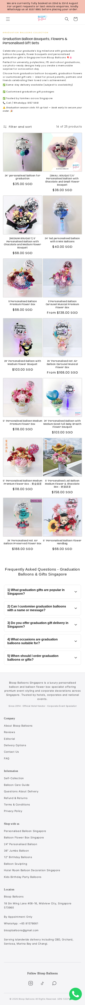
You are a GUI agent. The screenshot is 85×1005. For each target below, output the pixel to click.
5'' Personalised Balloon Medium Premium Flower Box (22, 422)
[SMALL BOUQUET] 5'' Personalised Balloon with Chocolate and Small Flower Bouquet (62, 180)
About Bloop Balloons (18, 725)
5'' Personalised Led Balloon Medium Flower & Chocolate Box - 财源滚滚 (62, 484)
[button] (8, 19)
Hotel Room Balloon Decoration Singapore (32, 870)
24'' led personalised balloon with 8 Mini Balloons (62, 240)
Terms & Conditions (17, 804)
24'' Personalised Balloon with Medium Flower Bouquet (22, 363)
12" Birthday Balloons (18, 857)
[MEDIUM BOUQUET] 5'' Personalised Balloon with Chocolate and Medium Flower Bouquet (22, 243)
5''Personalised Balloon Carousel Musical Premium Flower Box (62, 304)
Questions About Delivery (21, 791)
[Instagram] (31, 983)
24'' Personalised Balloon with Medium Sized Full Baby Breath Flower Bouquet (62, 424)
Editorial (9, 738)
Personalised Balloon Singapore (25, 831)
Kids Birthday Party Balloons (23, 876)
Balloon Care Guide (17, 784)
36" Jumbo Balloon (16, 850)
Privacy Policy (13, 811)
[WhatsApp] (54, 983)
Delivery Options (15, 745)
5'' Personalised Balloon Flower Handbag (62, 542)
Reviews (9, 732)
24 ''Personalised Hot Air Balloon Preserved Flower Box (23, 542)
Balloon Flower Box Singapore (24, 837)
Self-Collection (14, 778)
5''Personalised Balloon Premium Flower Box (22, 303)
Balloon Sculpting (15, 863)
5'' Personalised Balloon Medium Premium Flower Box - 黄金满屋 (22, 482)
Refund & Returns (16, 798)
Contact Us (11, 751)
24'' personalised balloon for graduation (22, 177)
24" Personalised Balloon (20, 844)
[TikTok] (42, 983)
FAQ (6, 758)
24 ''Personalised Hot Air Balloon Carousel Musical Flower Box (62, 364)
